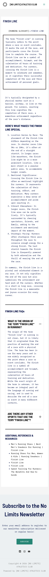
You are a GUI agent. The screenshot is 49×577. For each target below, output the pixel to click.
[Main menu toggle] (44, 4)
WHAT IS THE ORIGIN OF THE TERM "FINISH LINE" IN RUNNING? (21, 324)
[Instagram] (24, 551)
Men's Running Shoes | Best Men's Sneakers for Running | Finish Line (27, 447)
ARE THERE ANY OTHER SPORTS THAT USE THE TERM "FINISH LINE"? (20, 417)
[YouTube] (29, 551)
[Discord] (20, 551)
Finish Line (17, 462)
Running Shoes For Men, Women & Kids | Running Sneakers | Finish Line (27, 456)
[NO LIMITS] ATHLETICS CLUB (23, 4)
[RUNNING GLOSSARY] (18, 31)
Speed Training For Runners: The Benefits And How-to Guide (26, 472)
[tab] (24, 324)
